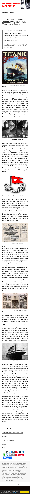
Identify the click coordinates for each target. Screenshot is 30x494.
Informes (23, 464)
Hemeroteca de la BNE (7, 474)
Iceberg (14, 474)
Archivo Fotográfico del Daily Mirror (12, 432)
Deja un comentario (8, 480)
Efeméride (4, 464)
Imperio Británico (21, 474)
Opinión (24, 466)
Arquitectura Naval (6, 469)
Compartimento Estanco (7, 471)
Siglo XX (22, 477)
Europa (9, 464)
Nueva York (21, 476)
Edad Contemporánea (21, 463)
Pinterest (4, 436)
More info (14, 492)
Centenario (13, 463)
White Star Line (20, 479)
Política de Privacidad (7, 484)
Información (18, 464)
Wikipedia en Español (8, 440)
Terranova (4, 479)
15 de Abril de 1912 (23, 467)
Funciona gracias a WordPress (20, 484)
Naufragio (16, 476)
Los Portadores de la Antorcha (15, 466)
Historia (13, 464)
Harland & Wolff (22, 473)
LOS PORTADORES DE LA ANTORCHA (11, 4)
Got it (25, 491)
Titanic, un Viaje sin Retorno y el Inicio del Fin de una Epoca (14, 22)
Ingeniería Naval (6, 476)
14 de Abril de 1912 (14, 467)
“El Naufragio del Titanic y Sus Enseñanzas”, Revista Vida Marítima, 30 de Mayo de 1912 (15, 366)
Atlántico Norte (14, 469)
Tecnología (4, 467)
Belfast (20, 469)
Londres (12, 476)
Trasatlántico (14, 479)
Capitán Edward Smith (16, 470)
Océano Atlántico (6, 477)
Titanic (8, 479)
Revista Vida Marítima (15, 477)
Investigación (5, 466)
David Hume (16, 473)
